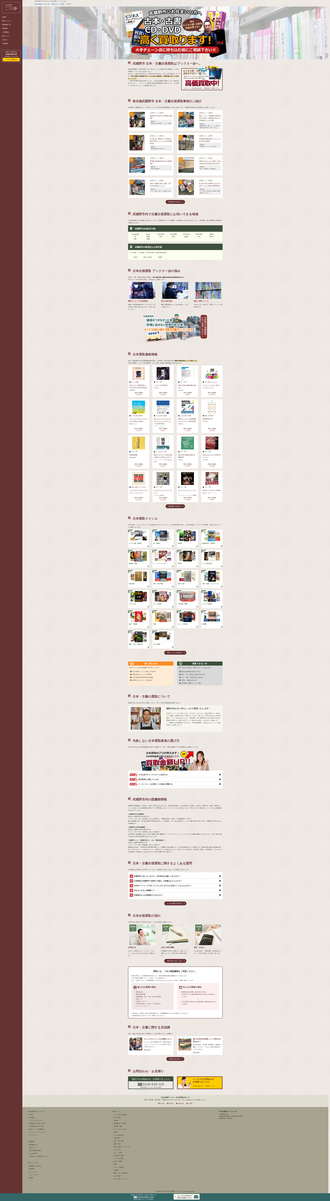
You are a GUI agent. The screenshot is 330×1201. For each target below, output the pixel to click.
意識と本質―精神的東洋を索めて (187, 386)
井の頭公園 (135, 234)
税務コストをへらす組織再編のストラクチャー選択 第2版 (187, 420)
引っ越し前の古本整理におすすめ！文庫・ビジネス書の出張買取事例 (210, 184)
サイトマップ (33, 1135)
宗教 (154, 624)
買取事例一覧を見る (174, 202)
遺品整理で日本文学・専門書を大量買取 (161, 117)
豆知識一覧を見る (174, 1059)
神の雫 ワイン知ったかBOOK (212, 490)
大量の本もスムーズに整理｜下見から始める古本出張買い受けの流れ (210, 162)
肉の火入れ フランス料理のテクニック (212, 456)
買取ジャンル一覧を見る (174, 652)
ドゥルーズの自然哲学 (161, 385)
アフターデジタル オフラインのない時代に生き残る (138, 420)
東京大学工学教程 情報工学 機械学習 (186, 456)
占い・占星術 (135, 382)
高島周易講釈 (133, 455)
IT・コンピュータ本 (161, 451)
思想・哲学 (181, 583)
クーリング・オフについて (37, 1132)
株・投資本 (156, 543)
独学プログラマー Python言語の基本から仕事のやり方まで (163, 456)
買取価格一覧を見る (174, 506)
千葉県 (190, 1103)
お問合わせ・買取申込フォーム (38, 1156)
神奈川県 (181, 1103)
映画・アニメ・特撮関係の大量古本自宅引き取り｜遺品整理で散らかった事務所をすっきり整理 (210, 118)
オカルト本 (132, 604)
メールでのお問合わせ (11, 59)
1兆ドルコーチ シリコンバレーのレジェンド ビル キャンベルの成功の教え (162, 421)
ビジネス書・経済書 (136, 415)
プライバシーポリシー (167, 980)
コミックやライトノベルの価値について (158, 1039)
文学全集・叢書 (182, 604)
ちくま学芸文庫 (207, 563)
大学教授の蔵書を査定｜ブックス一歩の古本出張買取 (210, 140)
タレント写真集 (182, 624)
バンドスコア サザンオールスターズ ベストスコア (138, 491)
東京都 (62, 4)
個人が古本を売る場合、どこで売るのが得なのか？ (207, 1040)
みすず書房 (156, 644)
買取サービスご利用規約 (36, 1129)
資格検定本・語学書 (208, 543)
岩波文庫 (131, 583)
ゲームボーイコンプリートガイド (163, 491)
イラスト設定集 (207, 604)
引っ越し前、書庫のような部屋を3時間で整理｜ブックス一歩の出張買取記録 (161, 141)
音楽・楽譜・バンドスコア (138, 487)
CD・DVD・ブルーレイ (211, 382)
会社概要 (5, 43)
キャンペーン (33, 1172)
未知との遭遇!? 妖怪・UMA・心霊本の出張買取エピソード (160, 184)
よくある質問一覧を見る (174, 903)
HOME (4, 17)
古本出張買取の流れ (35, 1150)
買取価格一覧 (6, 24)
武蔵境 (186, 236)
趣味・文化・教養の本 (136, 644)
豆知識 (31, 1177)
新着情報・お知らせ (35, 1166)
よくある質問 (33, 1153)
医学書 (180, 543)
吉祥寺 (148, 234)
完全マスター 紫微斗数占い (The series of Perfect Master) (138, 386)
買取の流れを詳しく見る (174, 961)
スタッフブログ (33, 1174)
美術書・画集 (133, 563)
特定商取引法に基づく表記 (37, 1123)
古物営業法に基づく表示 (36, 1126)
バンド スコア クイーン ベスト (187, 491)
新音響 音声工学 (208, 419)
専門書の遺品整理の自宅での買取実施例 (161, 162)
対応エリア (5, 36)
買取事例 (5, 28)
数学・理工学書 (209, 415)
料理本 (180, 563)
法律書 (204, 624)
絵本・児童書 (133, 624)
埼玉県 (162, 1103)
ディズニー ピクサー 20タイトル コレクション (211, 386)
